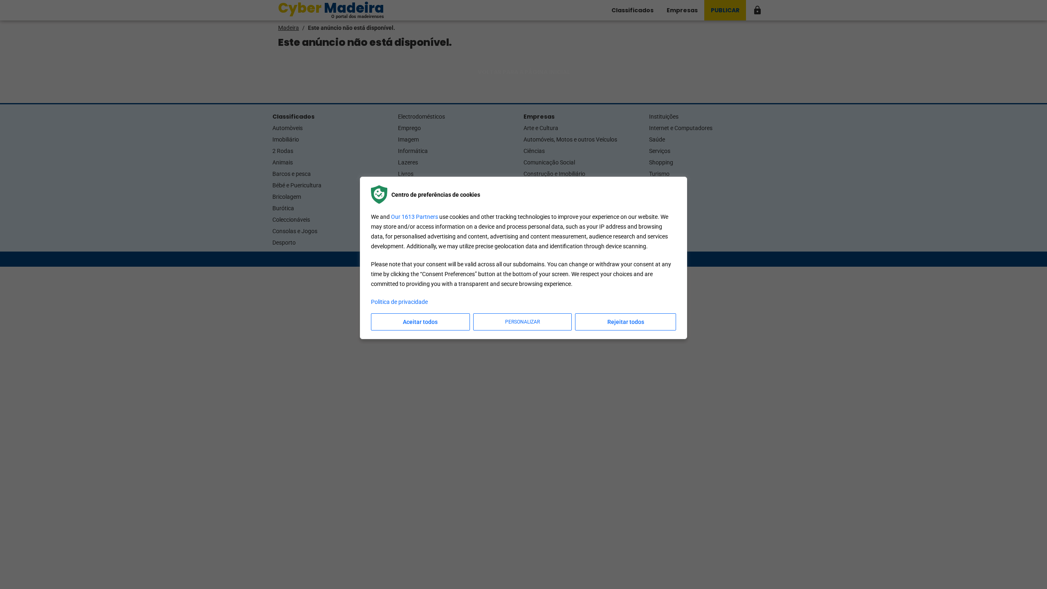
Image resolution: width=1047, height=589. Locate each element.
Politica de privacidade (399, 302)
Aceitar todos (420, 322)
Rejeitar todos (625, 322)
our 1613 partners (414, 217)
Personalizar (522, 322)
